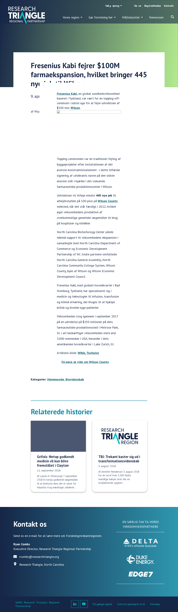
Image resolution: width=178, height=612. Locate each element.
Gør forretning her (101, 17)
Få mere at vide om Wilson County (85, 362)
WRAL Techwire (88, 353)
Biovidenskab (75, 379)
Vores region (71, 17)
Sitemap (155, 604)
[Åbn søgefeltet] (172, 17)
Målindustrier (131, 17)
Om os (137, 6)
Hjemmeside (55, 379)
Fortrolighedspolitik (131, 604)
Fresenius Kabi (67, 94)
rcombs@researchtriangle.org (39, 557)
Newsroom (156, 17)
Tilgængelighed (102, 604)
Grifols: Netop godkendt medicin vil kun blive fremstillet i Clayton (55, 461)
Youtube (84, 604)
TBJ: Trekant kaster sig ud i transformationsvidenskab (119, 458)
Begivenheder (152, 6)
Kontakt (169, 6)
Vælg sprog (112, 6)
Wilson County (108, 201)
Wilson (75, 108)
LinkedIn (75, 604)
